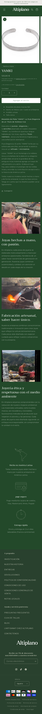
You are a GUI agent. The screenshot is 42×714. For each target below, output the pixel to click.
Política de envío (12, 706)
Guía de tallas (20, 84)
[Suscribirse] (35, 661)
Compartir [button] (8, 191)
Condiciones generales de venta (18, 592)
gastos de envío (21, 78)
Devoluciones (12, 575)
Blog (7, 623)
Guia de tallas (12, 618)
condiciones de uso (15, 585)
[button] (4, 9)
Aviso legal (30, 709)
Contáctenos (11, 634)
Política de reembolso (29, 699)
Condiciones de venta (17, 709)
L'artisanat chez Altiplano (18, 628)
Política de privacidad (14, 703)
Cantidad (5, 88)
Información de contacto (28, 706)
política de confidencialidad (20, 580)
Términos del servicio (30, 703)
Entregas (9, 570)
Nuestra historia (13, 564)
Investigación (11, 559)
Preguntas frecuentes (17, 613)
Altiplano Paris (15, 699)
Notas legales (12, 599)
